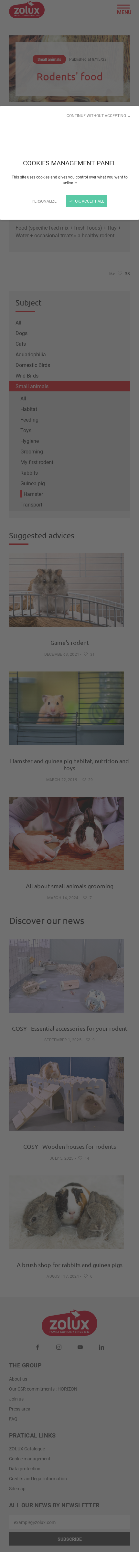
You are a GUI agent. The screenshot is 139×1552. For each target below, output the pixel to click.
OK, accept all (89, 201)
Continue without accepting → (99, 115)
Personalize (44, 201)
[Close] (69, 776)
